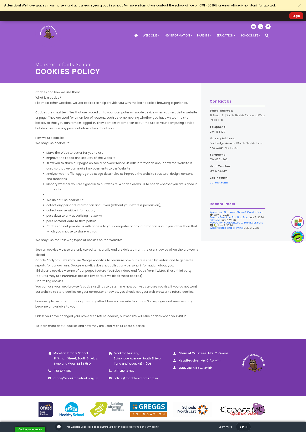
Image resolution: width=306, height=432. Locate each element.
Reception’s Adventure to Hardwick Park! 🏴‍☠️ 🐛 (236, 224)
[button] (267, 35)
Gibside (215, 220)
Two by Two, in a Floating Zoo (229, 217)
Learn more (225, 426)
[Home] (136, 35)
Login (296, 16)
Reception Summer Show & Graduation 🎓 (236, 213)
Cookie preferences (30, 429)
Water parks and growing (227, 228)
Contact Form (219, 182)
